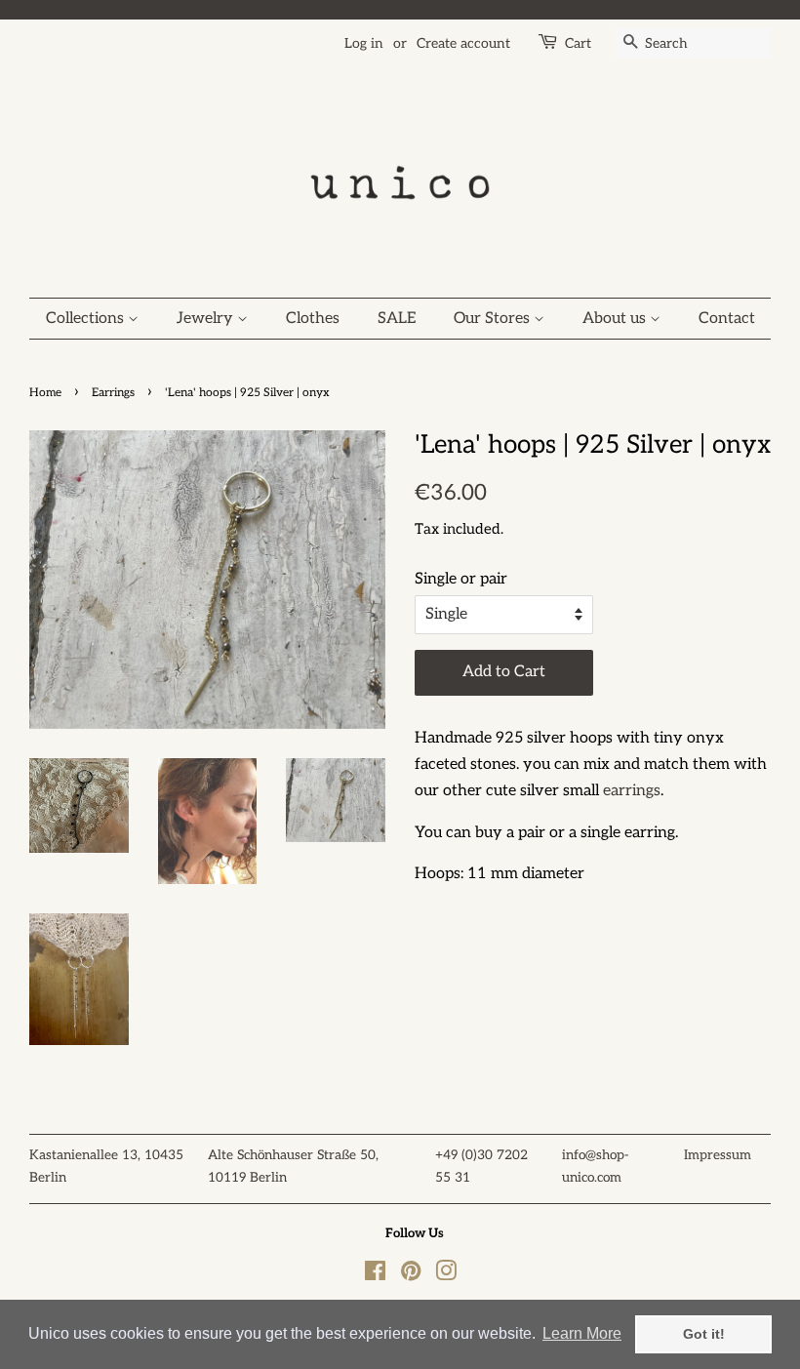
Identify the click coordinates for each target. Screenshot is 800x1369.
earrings (631, 791)
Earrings (113, 392)
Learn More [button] (581, 1333)
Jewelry (207, 318)
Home (45, 392)
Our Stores (494, 318)
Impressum (717, 1155)
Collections (87, 318)
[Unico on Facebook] (375, 1275)
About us (616, 318)
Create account (463, 43)
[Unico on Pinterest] (410, 1275)
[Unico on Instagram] (446, 1275)
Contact (727, 318)
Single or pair (461, 579)
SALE (397, 318)
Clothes (313, 318)
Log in (363, 43)
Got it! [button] (704, 1334)
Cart (578, 43)
